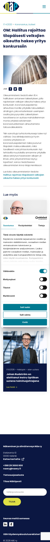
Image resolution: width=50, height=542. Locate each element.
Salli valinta (25, 315)
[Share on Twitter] (15, 89)
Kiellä (25, 322)
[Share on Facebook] (11, 89)
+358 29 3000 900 (13, 465)
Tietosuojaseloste (13, 475)
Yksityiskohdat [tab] (25, 225)
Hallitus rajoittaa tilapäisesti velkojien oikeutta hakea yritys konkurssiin (23, 176)
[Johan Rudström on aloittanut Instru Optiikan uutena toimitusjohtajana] (25, 347)
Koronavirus (21, 24)
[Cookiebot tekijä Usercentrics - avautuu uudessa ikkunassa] (35, 218)
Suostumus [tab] (8, 225)
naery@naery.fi (12, 468)
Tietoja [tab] (41, 225)
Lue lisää (11, 387)
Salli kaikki (25, 307)
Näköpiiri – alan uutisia (28, 369)
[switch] (43, 279)
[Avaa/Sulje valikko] (44, 6)
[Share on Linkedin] (20, 89)
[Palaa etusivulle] (11, 6)
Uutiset (31, 24)
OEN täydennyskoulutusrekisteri (21, 534)
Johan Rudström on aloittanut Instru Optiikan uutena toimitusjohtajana (22, 377)
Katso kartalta (11, 459)
